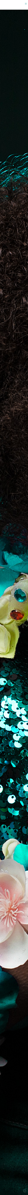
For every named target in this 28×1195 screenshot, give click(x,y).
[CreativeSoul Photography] (9, 5)
